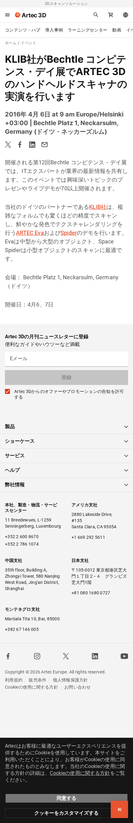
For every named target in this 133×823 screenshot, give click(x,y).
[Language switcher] (125, 14)
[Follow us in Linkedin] (95, 656)
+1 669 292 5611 (88, 537)
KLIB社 (97, 207)
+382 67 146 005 (22, 629)
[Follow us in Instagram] (37, 656)
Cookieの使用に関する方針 (31, 687)
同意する (66, 798)
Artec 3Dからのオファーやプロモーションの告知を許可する (69, 394)
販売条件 (37, 679)
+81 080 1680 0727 (90, 592)
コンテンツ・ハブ (22, 29)
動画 (116, 29)
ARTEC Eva (30, 233)
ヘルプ (12, 470)
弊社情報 (15, 484)
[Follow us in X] (66, 656)
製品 (10, 426)
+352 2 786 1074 (22, 544)
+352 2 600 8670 (22, 536)
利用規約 (14, 679)
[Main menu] (7, 14)
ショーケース (20, 441)
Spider (69, 233)
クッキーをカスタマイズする (66, 813)
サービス (15, 455)
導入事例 (54, 29)
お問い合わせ (77, 687)
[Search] (95, 14)
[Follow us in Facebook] (8, 656)
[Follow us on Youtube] (124, 656)
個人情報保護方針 (70, 679)
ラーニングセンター (87, 29)
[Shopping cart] (110, 14)
